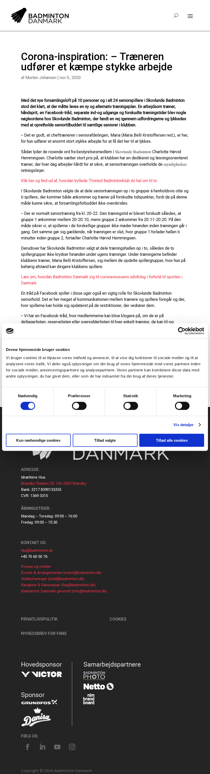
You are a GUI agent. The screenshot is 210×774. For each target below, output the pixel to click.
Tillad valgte (105, 440)
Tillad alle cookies (172, 440)
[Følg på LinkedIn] (42, 747)
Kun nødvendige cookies (38, 440)
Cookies (118, 619)
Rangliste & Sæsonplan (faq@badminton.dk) (58, 585)
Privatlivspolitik (39, 619)
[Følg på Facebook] (27, 747)
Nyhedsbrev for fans (44, 633)
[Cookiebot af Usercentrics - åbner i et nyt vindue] (181, 331)
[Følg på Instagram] (72, 747)
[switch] (79, 406)
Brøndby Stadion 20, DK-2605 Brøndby (54, 483)
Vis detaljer (183, 425)
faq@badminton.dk (37, 550)
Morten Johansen (40, 77)
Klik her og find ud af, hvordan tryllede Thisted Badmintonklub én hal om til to (89, 180)
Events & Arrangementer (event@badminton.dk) (61, 572)
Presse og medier (36, 566)
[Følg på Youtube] (57, 747)
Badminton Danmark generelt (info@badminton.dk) (64, 591)
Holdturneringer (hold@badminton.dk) (52, 579)
